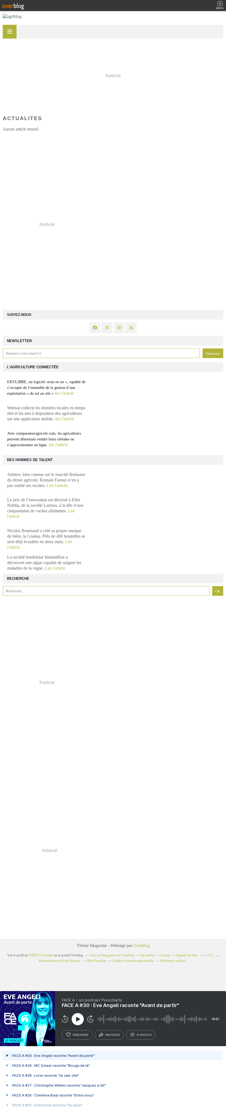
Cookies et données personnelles (133, 961)
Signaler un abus (187, 955)
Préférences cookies (173, 961)
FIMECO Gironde (40, 955)
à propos (144, 1034)
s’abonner (80, 1034)
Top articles (147, 955)
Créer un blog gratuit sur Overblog (111, 955)
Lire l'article (57, 485)
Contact (165, 955)
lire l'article (64, 393)
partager (112, 1034)
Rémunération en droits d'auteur (59, 961)
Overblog (141, 945)
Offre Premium (96, 961)
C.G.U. (209, 955)
